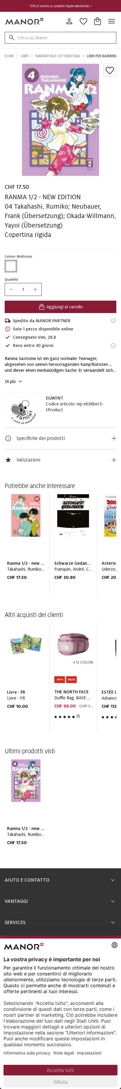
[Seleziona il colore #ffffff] (11, 266)
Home (8, 56)
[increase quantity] (35, 289)
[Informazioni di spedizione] (113, 321)
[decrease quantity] (11, 289)
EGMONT (54, 398)
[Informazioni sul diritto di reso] (113, 345)
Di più (10, 381)
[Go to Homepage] (25, 21)
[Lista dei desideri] (109, 70)
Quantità (11, 279)
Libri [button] (24, 56)
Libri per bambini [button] (101, 56)
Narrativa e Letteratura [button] (58, 56)
